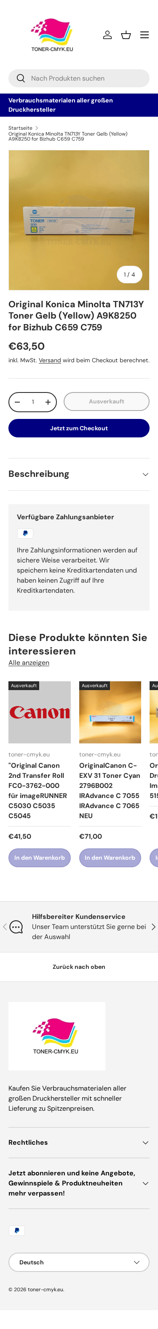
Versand (50, 360)
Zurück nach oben (79, 967)
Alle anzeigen (28, 662)
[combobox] (79, 78)
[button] (126, 35)
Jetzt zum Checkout (79, 428)
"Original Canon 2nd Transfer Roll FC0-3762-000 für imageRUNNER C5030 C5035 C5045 (37, 790)
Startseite (20, 128)
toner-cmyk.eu (45, 1289)
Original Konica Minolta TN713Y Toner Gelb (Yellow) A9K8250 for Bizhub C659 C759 (67, 136)
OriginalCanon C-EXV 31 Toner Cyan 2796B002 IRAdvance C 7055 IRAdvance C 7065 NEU (109, 790)
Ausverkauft (106, 401)
